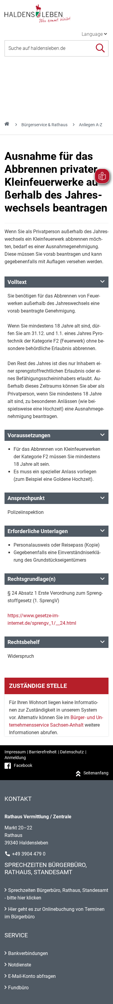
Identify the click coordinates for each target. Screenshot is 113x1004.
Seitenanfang (95, 773)
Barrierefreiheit (43, 751)
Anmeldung (15, 757)
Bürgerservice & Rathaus (44, 124)
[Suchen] (100, 48)
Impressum (15, 751)
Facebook (23, 765)
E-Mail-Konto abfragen (32, 976)
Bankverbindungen (28, 953)
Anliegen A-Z (90, 124)
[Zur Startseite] (56, 13)
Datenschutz (72, 751)
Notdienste (19, 965)
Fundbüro (18, 987)
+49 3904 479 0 (29, 854)
